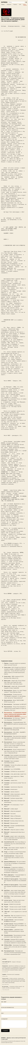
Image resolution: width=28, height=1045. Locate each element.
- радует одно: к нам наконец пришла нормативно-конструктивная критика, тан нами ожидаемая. (14, 837)
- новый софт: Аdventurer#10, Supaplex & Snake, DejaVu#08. (14, 687)
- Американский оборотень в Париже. (14, 833)
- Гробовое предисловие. (13, 798)
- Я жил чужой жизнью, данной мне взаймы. (14, 897)
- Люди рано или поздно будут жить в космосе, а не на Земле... (14, 857)
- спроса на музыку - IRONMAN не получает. (14, 920)
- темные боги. (10, 780)
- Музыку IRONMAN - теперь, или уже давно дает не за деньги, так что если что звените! (15, 925)
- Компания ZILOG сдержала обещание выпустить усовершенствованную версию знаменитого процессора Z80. (15, 941)
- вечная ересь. (11, 789)
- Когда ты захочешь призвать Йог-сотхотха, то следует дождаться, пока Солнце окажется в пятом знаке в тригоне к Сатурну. (14, 744)
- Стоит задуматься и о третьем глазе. (15, 912)
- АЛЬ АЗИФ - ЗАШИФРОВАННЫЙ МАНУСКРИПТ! (15, 733)
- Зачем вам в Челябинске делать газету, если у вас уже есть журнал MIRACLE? (15, 946)
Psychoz (15, 4)
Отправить (5, 1030)
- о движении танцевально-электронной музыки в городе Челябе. (14, 931)
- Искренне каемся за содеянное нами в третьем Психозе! (15, 664)
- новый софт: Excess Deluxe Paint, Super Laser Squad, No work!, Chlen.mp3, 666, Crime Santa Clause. (14, 682)
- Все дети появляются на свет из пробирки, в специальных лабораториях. (15, 863)
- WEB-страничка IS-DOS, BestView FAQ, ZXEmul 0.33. (14, 677)
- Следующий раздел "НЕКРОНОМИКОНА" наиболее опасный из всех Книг (15, 724)
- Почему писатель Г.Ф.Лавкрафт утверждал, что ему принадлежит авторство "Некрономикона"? (15, 696)
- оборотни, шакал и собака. (14, 829)
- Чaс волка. (10, 813)
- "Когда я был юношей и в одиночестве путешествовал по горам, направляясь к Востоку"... (15, 708)
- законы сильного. (11, 791)
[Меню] (26, 2)
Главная (2, 4)
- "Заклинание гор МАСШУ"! (15, 704)
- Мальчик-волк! (11, 823)
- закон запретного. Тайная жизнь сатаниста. (14, 777)
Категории (3, 26)
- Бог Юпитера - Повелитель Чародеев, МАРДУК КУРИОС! (14, 719)
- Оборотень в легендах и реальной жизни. (14, 801)
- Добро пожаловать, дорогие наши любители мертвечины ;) (14, 795)
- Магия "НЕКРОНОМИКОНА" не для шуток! (14, 701)
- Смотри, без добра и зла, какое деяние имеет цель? (15, 766)
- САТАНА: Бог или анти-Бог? (14, 771)
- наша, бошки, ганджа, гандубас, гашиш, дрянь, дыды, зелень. (15, 848)
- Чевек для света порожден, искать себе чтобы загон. (14, 901)
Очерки (23, 26)
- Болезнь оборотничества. (14, 821)
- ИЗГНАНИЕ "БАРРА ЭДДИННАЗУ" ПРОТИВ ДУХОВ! (14, 729)
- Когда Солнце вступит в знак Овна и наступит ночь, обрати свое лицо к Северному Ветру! (14, 751)
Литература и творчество (14, 26)
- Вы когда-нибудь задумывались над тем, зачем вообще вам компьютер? (15, 843)
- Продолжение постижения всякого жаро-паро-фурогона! (15, 936)
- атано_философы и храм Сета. (15, 774)
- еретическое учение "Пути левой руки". (15, 783)
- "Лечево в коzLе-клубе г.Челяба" (15, 907)
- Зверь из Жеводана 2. (13, 818)
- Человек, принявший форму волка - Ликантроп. (14, 826)
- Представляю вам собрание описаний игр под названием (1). (15, 880)
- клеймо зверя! (11, 809)
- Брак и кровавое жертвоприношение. (11, 761)
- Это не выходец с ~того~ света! (13, 805)
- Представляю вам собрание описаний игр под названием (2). (15, 886)
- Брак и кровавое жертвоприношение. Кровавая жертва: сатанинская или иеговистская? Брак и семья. (15, 757)
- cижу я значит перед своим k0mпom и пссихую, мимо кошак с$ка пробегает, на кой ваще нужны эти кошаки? (15, 892)
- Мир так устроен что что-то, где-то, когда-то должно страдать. (15, 916)
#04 (20, 4)
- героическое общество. (13, 787)
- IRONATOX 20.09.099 (12, 904)
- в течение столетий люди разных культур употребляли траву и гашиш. (15, 852)
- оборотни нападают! (12, 811)
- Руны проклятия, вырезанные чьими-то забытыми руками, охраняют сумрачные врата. (15, 738)
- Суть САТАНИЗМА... (12, 769)
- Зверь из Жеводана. (12, 816)
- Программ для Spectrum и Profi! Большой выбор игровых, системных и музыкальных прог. (15, 952)
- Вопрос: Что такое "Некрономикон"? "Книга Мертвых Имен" (15, 691)
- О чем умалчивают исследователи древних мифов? (15, 875)
